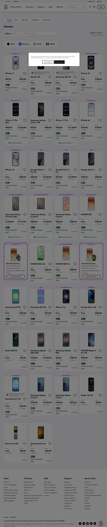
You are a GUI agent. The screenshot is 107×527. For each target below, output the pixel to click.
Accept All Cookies (59, 62)
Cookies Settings (48, 61)
